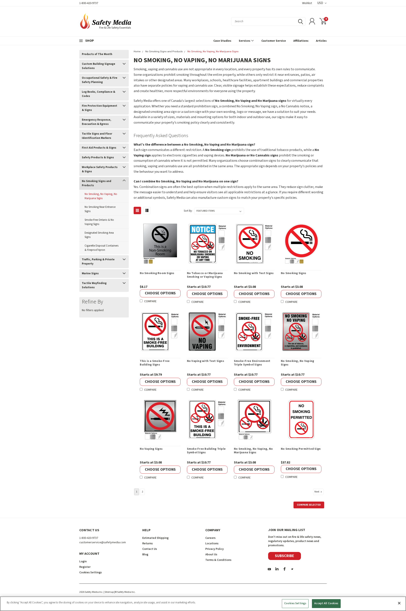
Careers (210, 538)
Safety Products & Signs (98, 157)
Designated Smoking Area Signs (99, 235)
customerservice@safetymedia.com (102, 542)
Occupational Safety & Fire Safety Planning (99, 80)
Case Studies (222, 41)
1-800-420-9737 (88, 3)
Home (137, 51)
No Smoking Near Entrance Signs (100, 209)
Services (245, 41)
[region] (203, 603)
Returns (147, 543)
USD (320, 3)
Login (83, 561)
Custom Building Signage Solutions (98, 66)
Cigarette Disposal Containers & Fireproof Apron (101, 248)
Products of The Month (97, 54)
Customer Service (273, 41)
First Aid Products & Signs (99, 148)
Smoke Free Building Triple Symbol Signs (206, 451)
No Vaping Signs (151, 449)
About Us (211, 554)
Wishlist (307, 3)
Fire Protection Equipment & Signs (99, 108)
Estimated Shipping (155, 538)
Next (317, 492)
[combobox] (268, 21)
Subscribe (284, 556)
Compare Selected (309, 505)
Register (85, 567)
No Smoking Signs (293, 273)
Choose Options (160, 293)
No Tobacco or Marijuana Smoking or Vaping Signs (205, 275)
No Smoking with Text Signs (254, 273)
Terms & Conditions (218, 560)
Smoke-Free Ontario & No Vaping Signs (99, 222)
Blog (145, 554)
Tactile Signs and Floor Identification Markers (97, 136)
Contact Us (149, 549)
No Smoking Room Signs (157, 273)
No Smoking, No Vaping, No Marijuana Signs (101, 196)
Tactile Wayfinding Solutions (94, 285)
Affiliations (301, 41)
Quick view (160, 243)
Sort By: (188, 211)
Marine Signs (90, 273)
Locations (211, 543)
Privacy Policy (214, 549)
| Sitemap (109, 592)
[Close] (399, 603)
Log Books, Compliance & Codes (98, 94)
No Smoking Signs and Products (96, 183)
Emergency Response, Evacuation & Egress (96, 122)
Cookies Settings (295, 603)
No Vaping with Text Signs (205, 361)
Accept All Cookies (326, 603)
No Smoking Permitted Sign (301, 449)
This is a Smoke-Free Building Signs (155, 363)
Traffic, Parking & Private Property (98, 262)
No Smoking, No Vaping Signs (297, 363)
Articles (321, 41)
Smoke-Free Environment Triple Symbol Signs (252, 363)
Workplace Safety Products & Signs (100, 169)
